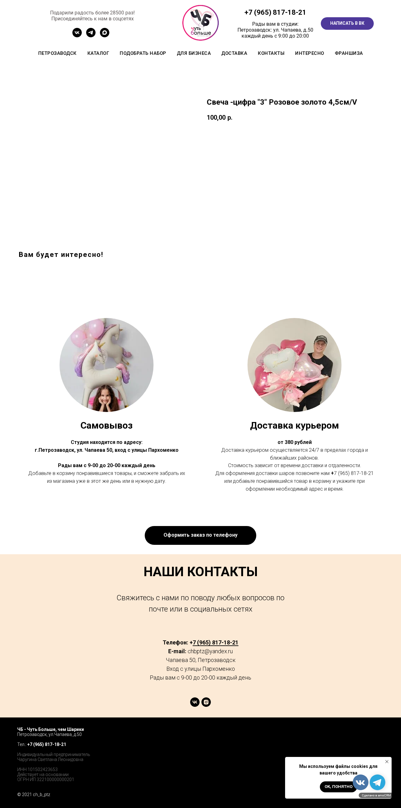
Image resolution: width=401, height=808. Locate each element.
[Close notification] (387, 761)
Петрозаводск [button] (57, 53)
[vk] (195, 705)
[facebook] (350, 735)
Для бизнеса (194, 53)
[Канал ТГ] (91, 35)
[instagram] (206, 705)
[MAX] (104, 35)
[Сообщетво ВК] (77, 35)
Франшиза (349, 53)
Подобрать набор (143, 53)
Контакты (271, 53)
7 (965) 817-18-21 (277, 12)
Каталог (98, 53)
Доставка (234, 53)
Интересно (309, 53)
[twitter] (363, 735)
